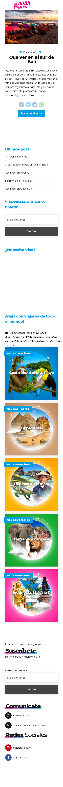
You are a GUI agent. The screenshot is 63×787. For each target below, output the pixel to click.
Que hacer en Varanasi (17, 172)
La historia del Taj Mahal (18, 180)
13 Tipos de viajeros (16, 156)
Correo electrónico (16, 670)
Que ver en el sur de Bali (31, 59)
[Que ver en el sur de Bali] (31, 26)
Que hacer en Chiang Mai (18, 188)
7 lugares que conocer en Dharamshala (26, 164)
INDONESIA (29, 51)
